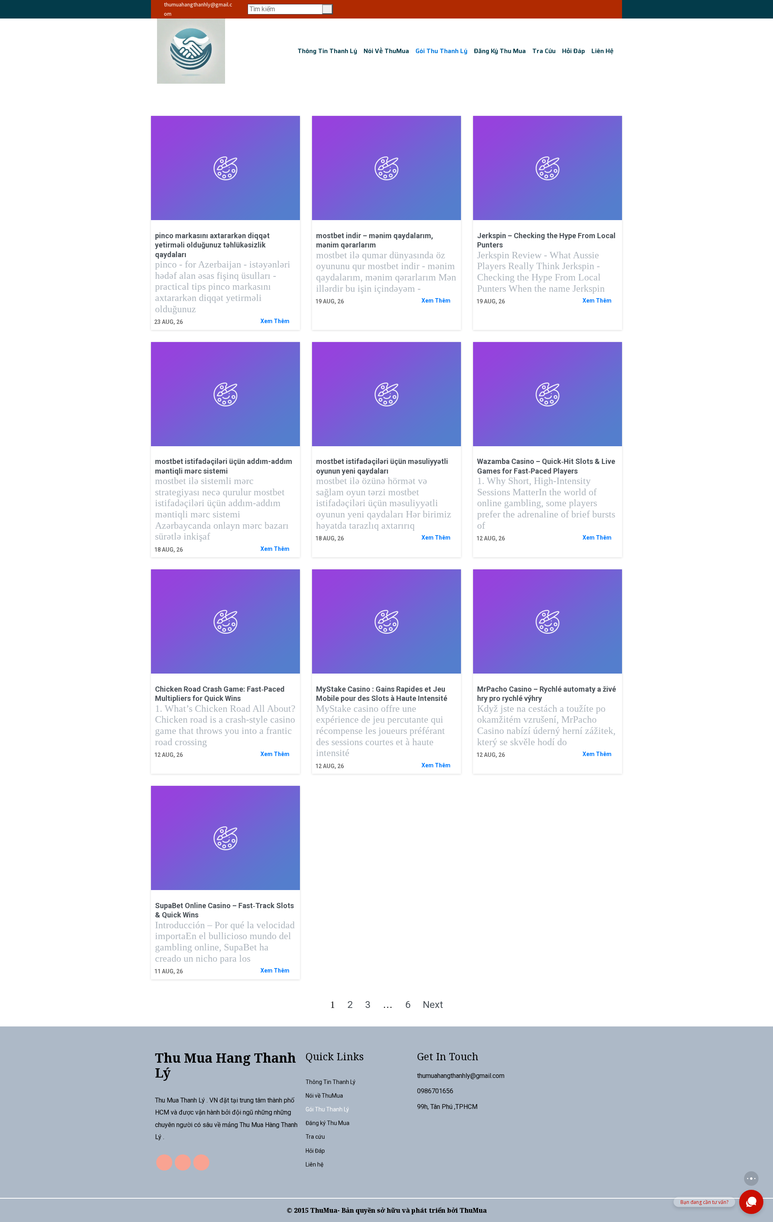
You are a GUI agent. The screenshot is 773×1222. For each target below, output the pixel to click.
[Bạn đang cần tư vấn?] (751, 1202)
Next (433, 1004)
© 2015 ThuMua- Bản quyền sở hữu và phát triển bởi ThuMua (387, 1210)
